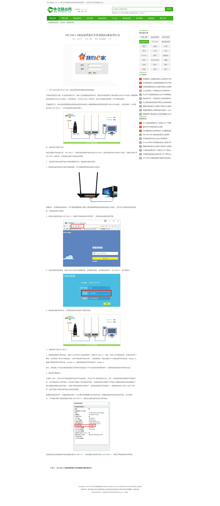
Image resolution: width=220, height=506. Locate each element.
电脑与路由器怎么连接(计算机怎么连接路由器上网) (161, 106)
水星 (165, 46)
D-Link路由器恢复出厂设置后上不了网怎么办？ (159, 123)
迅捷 (155, 46)
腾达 (144, 46)
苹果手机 (115, 13)
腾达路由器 (127, 18)
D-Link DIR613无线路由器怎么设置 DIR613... (159, 142)
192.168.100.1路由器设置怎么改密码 (156, 135)
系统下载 (163, 18)
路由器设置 (102, 18)
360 (165, 51)
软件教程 (139, 18)
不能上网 (64, 18)
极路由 (165, 55)
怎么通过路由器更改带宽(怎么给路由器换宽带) (159, 102)
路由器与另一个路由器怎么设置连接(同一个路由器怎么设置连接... (166, 98)
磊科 (155, 55)
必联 (144, 65)
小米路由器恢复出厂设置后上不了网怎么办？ (159, 150)
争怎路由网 (59, 11)
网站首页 (53, 18)
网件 (165, 65)
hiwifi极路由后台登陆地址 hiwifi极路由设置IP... (159, 131)
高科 (155, 69)
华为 (144, 51)
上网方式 (141, 13)
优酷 (165, 60)
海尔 (155, 65)
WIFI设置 (165, 37)
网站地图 (133, 486)
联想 (144, 69)
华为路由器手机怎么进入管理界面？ (156, 138)
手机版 (126, 492)
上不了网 (120, 13)
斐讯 (144, 60)
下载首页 (62, 22)
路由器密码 (77, 18)
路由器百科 (144, 42)
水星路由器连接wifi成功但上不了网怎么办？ (158, 154)
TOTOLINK (155, 60)
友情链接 (139, 486)
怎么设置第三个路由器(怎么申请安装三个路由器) (160, 91)
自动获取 (131, 13)
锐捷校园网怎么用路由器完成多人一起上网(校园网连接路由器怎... (166, 110)
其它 (165, 69)
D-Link (144, 55)
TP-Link (114, 18)
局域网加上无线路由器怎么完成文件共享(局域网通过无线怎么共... (166, 79)
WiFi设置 (90, 18)
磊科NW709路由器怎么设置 (153, 127)
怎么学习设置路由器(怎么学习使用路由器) (158, 94)
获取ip (137, 13)
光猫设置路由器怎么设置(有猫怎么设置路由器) (159, 87)
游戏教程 (151, 18)
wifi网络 (126, 13)
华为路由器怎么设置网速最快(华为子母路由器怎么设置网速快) (165, 83)
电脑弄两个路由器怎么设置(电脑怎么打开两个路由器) (162, 114)
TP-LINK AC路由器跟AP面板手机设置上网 (158, 158)
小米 (155, 51)
